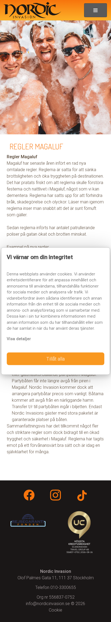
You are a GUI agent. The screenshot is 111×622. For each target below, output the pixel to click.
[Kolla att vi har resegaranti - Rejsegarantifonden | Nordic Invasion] (28, 520)
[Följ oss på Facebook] (29, 496)
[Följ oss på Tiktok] (82, 496)
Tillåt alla (55, 359)
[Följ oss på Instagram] (55, 496)
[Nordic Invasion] (30, 10)
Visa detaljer (19, 338)
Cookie (55, 610)
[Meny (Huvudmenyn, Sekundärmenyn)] (95, 10)
